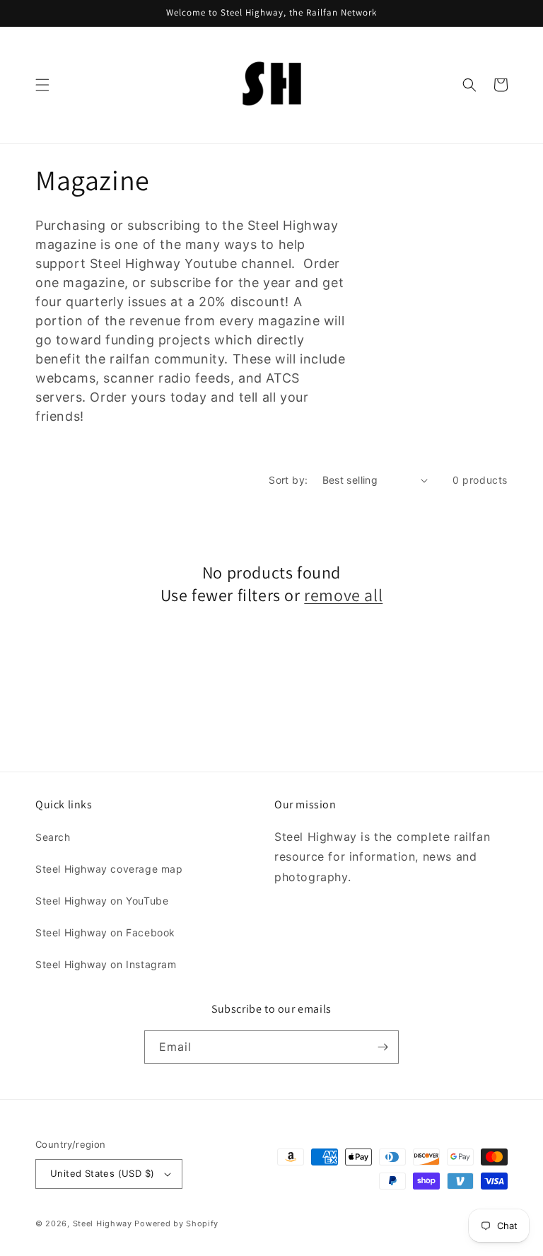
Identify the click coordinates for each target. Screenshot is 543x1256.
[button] (42, 84)
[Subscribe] (382, 1047)
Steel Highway (102, 1223)
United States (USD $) (102, 1173)
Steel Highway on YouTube (101, 901)
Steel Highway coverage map (109, 869)
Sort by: (288, 480)
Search (53, 837)
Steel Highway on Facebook (105, 932)
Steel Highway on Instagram (106, 964)
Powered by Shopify (176, 1223)
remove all (343, 595)
